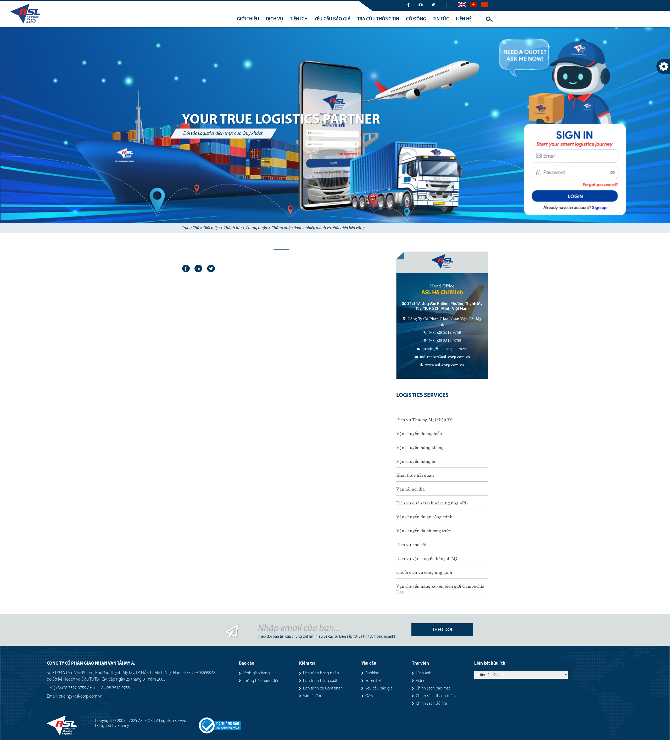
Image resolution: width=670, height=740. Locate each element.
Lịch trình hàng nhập (321, 673)
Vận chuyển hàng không (420, 447)
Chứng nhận (256, 228)
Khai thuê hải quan (415, 474)
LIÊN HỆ (464, 19)
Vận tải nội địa (410, 488)
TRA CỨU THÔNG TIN (378, 19)
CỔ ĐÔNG (416, 19)
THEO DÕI (442, 630)
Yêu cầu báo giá (378, 688)
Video (421, 681)
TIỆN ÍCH (299, 19)
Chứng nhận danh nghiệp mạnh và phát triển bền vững (318, 228)
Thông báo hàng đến (261, 681)
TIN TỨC (441, 19)
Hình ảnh (424, 673)
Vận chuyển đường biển (419, 433)
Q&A (369, 696)
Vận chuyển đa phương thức (423, 530)
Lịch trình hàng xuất (320, 681)
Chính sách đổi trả (431, 704)
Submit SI (373, 681)
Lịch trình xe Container (322, 688)
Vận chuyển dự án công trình (424, 516)
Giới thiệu (211, 228)
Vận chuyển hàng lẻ (415, 461)
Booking (372, 673)
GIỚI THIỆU (248, 19)
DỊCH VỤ (274, 19)
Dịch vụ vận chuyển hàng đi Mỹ (427, 558)
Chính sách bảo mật (433, 688)
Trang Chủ (190, 228)
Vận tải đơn (312, 696)
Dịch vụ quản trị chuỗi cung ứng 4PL (432, 502)
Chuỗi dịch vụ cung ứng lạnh (424, 572)
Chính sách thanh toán (435, 696)
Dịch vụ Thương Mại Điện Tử (424, 419)
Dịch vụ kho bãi (411, 544)
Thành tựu (233, 228)
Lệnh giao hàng (256, 673)
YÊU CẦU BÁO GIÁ (332, 19)
